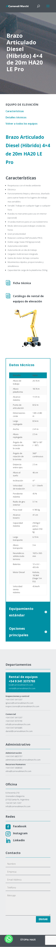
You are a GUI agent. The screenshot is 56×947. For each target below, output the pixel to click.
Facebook (19, 826)
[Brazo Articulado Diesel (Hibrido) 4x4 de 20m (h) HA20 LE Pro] (28, 349)
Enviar (43, 919)
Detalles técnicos (16, 117)
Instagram (20, 833)
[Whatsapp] (9, 939)
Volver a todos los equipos (21, 123)
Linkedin (19, 840)
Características (15, 111)
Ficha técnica (22, 283)
